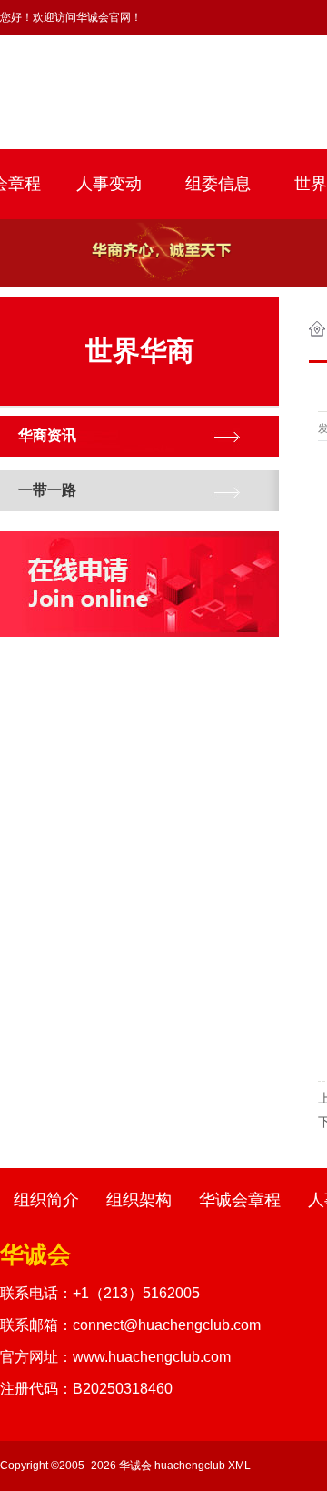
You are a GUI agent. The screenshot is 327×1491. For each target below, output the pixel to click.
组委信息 (218, 184)
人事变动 (109, 184)
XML (239, 1465)
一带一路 (47, 490)
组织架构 (139, 1200)
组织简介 (46, 1200)
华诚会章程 (240, 1200)
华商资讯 (47, 435)
